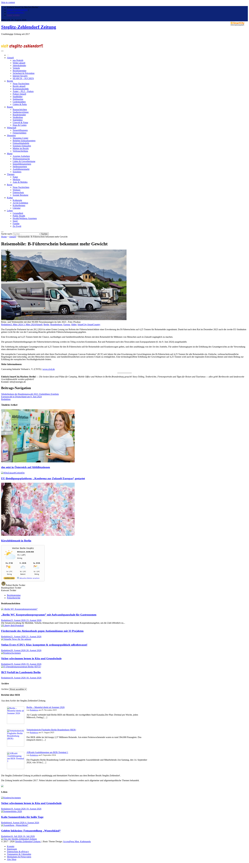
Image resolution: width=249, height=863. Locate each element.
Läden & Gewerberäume (24, 161)
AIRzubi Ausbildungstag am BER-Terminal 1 (47, 752)
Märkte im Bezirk (21, 148)
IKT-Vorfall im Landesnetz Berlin (21, 672)
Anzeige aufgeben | (15, 12)
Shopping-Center (20, 138)
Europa (66, 324)
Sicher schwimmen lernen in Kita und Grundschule (31, 658)
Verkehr (16, 68)
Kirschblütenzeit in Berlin (16, 540)
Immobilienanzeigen (22, 164)
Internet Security (20, 76)
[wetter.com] (9, 579)
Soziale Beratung (20, 195)
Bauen (10, 107)
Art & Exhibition (20, 203)
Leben (10, 210)
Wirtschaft (11, 127)
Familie (16, 223)
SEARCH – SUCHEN (23, 78)
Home (4, 236)
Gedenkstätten (19, 102)
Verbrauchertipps (20, 151)
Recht (9, 184)
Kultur (10, 197)
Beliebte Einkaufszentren (24, 140)
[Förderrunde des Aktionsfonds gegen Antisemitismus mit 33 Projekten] (12, 625)
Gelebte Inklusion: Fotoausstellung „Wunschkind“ (31, 830)
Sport (15, 221)
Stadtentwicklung (21, 112)
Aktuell (10, 57)
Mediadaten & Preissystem (19, 857)
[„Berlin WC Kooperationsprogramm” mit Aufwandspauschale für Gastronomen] (19, 609)
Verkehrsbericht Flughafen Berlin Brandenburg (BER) (51, 730)
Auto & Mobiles (20, 182)
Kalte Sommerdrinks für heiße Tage (22, 817)
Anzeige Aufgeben (21, 156)
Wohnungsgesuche (21, 159)
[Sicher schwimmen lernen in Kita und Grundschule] (11, 653)
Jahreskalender (19, 65)
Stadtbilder (17, 96)
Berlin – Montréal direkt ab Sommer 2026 (46, 707)
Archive (5, 689)
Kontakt (10, 846)
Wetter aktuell (19, 63)
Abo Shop (11, 859)
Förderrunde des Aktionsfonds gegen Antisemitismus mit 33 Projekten (42, 630)
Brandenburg (56, 324)
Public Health (19, 216)
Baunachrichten (20, 109)
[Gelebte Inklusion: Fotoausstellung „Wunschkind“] (14, 825)
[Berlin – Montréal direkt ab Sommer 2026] (15, 723)
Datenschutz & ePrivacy (18, 851)
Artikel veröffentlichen (17, 10)
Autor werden (13, 15)
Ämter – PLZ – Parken (23, 91)
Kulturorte (17, 200)
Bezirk (10, 81)
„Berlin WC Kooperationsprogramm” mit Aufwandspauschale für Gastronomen (48, 614)
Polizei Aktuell (19, 94)
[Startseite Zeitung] (8, 55)
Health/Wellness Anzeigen (25, 218)
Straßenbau (18, 117)
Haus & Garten (20, 125)
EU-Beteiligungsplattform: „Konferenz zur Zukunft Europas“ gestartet (43, 478)
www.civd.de (49, 369)
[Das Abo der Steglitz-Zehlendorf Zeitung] (19, 839)
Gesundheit (18, 213)
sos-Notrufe (18, 60)
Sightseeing (18, 99)
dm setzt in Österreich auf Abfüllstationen (25, 467)
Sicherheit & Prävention (23, 73)
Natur (15, 177)
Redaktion (6, 324)
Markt (9, 153)
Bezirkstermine (19, 70)
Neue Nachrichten (21, 83)
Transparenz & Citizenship (19, 854)
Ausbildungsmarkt (21, 169)
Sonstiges (17, 171)
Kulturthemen (19, 205)
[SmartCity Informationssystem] (237, 24)
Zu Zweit (17, 226)
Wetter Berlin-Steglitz (23, 548)
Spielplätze (18, 120)
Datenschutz (18, 192)
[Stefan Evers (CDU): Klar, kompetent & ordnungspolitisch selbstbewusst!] (16, 639)
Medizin (16, 179)
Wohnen (16, 190)
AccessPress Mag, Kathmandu (77, 841)
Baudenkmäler (19, 114)
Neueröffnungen (20, 130)
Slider (73, 324)
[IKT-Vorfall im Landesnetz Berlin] (21, 666)
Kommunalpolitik (21, 89)
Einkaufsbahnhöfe (21, 143)
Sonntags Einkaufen (22, 146)
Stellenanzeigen (20, 166)
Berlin (46, 324)
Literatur (16, 208)
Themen (10, 174)
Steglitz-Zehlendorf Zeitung (28, 27)
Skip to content (8, 2)
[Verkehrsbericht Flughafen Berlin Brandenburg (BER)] (15, 745)
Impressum (12, 849)
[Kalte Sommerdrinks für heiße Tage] (11, 811)
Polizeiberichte (13, 598)
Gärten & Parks (20, 104)
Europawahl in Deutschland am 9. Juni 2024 (21, 396)
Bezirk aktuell (19, 86)
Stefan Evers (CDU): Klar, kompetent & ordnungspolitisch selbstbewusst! (44, 644)
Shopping (11, 135)
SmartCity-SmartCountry (89, 324)
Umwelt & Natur (20, 122)
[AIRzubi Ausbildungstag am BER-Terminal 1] (15, 768)
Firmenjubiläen (19, 133)
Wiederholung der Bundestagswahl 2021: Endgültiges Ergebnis (30, 394)
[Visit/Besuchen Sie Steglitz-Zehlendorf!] (22, 47)
